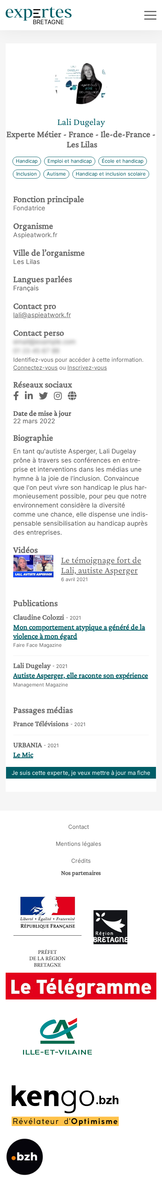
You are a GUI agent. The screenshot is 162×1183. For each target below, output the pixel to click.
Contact (78, 826)
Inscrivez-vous (87, 367)
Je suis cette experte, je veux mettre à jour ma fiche (81, 772)
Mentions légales (78, 843)
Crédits (81, 860)
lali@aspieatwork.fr (42, 315)
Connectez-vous (35, 367)
